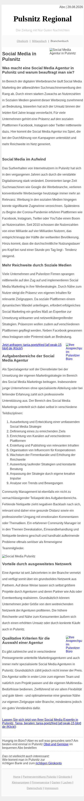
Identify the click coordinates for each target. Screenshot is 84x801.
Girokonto (64, 776)
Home (17, 776)
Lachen (67, 782)
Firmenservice (40, 782)
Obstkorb (22, 41)
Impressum (51, 788)
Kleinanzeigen (20, 782)
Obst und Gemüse (56, 744)
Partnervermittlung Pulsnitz (39, 776)
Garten (56, 782)
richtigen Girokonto (49, 763)
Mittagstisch (39, 41)
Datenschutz (34, 788)
